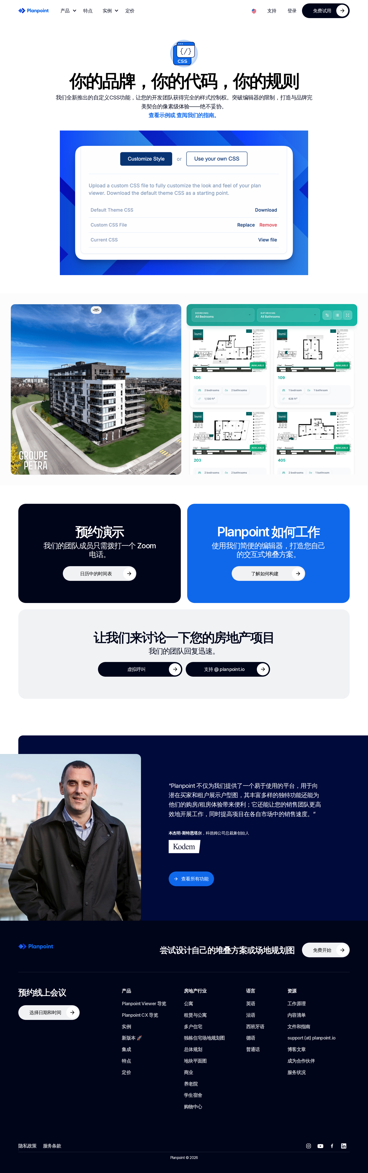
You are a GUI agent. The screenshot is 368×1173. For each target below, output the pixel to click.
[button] (67, 11)
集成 (126, 1049)
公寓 (188, 1003)
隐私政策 (27, 1146)
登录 (292, 10)
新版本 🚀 (132, 1038)
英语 (250, 1003)
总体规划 (193, 1049)
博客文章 (297, 1049)
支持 (271, 10)
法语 (250, 1015)
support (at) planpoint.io (312, 1038)
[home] (33, 10)
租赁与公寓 (195, 1015)
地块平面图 (195, 1061)
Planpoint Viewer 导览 (144, 1003)
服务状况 (297, 1072)
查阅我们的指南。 (198, 115)
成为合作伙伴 (301, 1061)
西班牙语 (255, 1026)
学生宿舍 (193, 1095)
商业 (188, 1072)
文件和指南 (299, 1026)
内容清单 (297, 1015)
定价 (130, 10)
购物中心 (193, 1106)
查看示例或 (163, 115)
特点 (87, 10)
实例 (126, 1026)
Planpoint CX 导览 (140, 1015)
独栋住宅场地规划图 (204, 1038)
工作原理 (297, 1003)
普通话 (253, 1049)
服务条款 (52, 1146)
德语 (250, 1038)
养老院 (191, 1084)
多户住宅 (193, 1026)
